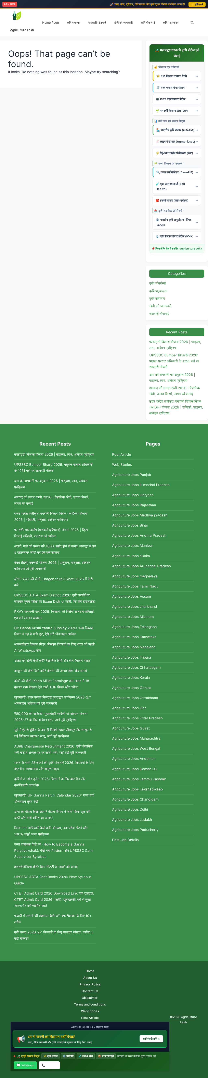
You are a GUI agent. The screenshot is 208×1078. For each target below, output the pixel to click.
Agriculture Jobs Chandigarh (135, 799)
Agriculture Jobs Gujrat (131, 728)
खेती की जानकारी (123, 23)
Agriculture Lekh (22, 30)
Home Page (50, 23)
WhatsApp (25, 1065)
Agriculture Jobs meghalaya (135, 576)
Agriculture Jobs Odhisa (131, 688)
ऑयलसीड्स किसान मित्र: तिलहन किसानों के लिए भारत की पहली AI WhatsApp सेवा (54, 647)
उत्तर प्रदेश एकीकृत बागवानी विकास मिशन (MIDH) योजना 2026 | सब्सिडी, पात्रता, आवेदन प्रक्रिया (176, 407)
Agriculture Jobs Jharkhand (134, 607)
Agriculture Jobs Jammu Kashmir (139, 779)
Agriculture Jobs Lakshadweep (137, 789)
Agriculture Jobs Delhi (130, 809)
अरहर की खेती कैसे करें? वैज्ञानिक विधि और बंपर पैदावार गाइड (52, 661)
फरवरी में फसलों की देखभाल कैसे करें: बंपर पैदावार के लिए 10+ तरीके (53, 919)
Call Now (49, 1065)
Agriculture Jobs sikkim (131, 556)
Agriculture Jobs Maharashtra (136, 738)
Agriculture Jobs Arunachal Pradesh (141, 566)
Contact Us (90, 991)
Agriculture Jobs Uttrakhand (135, 698)
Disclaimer (90, 998)
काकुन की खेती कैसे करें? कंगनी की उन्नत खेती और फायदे (50, 671)
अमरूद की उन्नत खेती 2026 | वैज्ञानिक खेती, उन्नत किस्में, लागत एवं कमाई (51, 500)
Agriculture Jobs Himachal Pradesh (141, 485)
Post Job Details (125, 840)
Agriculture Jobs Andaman (134, 759)
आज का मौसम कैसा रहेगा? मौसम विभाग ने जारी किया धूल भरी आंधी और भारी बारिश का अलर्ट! (52, 815)
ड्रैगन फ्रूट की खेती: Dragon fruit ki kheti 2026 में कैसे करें (53, 582)
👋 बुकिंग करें (197, 4)
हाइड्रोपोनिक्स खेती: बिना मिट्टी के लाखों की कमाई (46, 867)
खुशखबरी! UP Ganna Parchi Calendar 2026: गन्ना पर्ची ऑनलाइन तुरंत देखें (54, 798)
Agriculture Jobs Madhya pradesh (139, 515)
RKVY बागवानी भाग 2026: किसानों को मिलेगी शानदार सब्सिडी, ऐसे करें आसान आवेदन (54, 615)
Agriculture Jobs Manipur (132, 546)
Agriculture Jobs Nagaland (134, 647)
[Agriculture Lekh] (22, 16)
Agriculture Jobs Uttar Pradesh (137, 718)
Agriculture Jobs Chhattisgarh (136, 667)
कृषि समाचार (73, 23)
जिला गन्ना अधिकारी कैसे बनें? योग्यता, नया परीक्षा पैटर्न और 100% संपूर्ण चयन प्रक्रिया (51, 831)
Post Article (121, 454)
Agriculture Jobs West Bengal (136, 748)
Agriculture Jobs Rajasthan (134, 505)
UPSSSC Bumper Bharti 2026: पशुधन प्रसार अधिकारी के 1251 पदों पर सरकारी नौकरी (174, 361)
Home (90, 971)
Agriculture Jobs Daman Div (134, 769)
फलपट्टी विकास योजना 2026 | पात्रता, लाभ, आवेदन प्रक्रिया (54, 454)
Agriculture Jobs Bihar (130, 525)
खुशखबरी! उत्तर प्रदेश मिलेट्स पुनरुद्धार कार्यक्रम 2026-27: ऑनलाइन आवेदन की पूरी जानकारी (52, 700)
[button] (192, 23)
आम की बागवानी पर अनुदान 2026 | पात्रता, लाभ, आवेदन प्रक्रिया (51, 484)
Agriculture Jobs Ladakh (132, 820)
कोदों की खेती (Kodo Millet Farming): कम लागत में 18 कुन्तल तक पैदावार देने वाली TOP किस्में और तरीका (51, 684)
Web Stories (122, 465)
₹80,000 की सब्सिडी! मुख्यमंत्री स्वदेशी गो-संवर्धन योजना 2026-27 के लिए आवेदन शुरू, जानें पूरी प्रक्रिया (50, 717)
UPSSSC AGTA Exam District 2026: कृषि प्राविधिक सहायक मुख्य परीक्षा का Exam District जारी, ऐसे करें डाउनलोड (54, 598)
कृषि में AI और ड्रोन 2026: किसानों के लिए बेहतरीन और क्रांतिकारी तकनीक (49, 782)
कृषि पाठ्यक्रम (171, 23)
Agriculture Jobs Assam (131, 596)
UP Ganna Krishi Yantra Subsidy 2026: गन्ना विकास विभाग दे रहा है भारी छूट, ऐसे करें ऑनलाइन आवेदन (53, 631)
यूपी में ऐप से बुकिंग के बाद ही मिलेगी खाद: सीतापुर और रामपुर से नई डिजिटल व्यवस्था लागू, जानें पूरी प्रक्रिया (53, 733)
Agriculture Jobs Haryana (133, 495)
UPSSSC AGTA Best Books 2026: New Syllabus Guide (53, 880)
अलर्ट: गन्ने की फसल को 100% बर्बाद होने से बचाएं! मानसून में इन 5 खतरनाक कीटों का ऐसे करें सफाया (55, 549)
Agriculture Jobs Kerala (131, 678)
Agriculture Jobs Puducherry (135, 830)
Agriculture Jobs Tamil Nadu (135, 586)
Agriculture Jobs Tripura (131, 657)
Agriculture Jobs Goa (129, 708)
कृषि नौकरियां (148, 23)
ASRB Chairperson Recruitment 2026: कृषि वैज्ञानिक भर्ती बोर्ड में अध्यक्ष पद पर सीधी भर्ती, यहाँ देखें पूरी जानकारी (53, 749)
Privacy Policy (90, 984)
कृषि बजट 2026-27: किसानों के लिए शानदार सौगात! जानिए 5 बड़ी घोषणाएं (53, 935)
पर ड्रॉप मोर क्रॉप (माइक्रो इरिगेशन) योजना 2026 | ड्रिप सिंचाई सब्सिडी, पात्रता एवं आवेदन (51, 533)
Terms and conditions (90, 1004)
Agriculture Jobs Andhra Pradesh (139, 535)
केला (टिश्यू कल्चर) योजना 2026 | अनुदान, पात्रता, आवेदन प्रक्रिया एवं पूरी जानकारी (52, 566)
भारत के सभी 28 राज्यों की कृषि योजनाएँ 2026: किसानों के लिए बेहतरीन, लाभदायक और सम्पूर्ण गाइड (54, 766)
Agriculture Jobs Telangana (134, 627)
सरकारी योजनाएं (97, 23)
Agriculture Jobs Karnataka (134, 637)
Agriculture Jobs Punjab (131, 475)
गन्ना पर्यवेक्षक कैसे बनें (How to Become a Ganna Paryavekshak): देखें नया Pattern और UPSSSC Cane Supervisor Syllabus (53, 850)
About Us (90, 978)
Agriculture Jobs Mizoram (133, 617)
